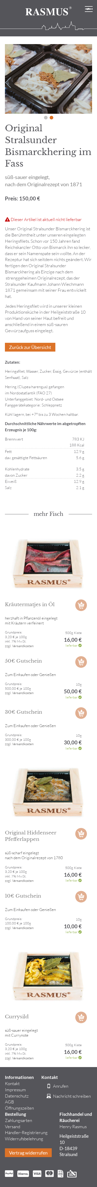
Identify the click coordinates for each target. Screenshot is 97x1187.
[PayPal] (9, 1174)
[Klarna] (23, 1174)
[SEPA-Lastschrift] (72, 1174)
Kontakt (12, 1083)
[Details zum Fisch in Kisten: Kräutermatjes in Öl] (48, 563)
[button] (46, 117)
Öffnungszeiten (19, 1108)
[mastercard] (49, 1174)
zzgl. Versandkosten (19, 646)
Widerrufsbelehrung (24, 1138)
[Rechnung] (60, 1174)
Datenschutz (17, 1096)
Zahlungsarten (18, 1120)
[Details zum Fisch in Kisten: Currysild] (48, 975)
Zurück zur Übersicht (30, 347)
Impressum (15, 1089)
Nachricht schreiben (71, 1096)
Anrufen (60, 1086)
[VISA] (37, 1174)
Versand (12, 1126)
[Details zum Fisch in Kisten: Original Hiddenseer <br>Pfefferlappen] (48, 792)
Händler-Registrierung (26, 1132)
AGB (9, 1101)
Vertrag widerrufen (28, 1153)
